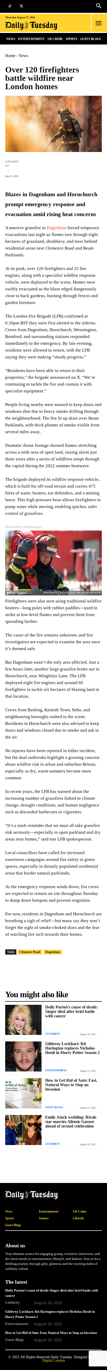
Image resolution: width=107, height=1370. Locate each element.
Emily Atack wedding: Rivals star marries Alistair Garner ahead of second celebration (70, 1121)
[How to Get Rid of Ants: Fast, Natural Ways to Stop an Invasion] (23, 1093)
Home (10, 55)
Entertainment (56, 1070)
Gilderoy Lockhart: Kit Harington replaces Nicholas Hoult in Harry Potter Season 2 (72, 1048)
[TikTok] (9, 6)
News (23, 55)
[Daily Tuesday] (36, 25)
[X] (21, 6)
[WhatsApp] (48, 168)
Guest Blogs (54, 1107)
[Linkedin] (84, 168)
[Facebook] (24, 168)
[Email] (72, 168)
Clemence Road (29, 952)
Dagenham (56, 227)
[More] (96, 168)
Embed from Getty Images (23, 527)
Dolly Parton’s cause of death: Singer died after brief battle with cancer (71, 1011)
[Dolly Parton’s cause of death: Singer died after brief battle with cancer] (23, 1020)
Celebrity (52, 1033)
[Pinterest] (60, 168)
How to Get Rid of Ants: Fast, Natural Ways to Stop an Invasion (71, 1084)
